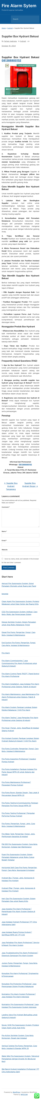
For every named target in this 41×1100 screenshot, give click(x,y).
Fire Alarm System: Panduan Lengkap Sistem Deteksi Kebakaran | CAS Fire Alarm (19, 708)
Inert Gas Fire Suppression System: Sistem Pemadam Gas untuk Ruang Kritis (18, 899)
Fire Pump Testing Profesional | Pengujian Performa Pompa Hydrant (18, 814)
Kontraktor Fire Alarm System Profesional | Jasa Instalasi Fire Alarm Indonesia (19, 995)
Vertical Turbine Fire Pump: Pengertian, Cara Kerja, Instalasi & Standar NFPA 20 (19, 1047)
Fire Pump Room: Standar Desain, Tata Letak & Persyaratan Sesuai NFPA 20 (20, 794)
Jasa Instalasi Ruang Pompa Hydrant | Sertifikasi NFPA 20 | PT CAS (17, 933)
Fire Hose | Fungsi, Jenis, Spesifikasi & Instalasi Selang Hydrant (20, 729)
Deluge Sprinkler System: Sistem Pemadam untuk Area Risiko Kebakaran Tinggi (19, 623)
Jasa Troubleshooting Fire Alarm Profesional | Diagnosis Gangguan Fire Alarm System (20, 954)
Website (4, 550)
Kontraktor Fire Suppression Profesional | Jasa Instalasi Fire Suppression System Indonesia (20, 1005)
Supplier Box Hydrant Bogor (30, 484)
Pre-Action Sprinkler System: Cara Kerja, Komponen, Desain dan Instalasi (18, 1036)
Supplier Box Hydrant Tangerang (11, 486)
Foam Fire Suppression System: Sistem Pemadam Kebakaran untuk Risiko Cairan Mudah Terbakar (18, 857)
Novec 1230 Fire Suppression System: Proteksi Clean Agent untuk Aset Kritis (20, 1026)
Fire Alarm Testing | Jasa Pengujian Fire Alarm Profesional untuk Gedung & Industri (20, 719)
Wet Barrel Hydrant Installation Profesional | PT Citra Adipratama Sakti (20, 1070)
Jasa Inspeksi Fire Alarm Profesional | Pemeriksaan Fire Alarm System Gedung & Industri (18, 911)
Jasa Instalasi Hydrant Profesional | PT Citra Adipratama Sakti (19, 923)
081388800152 (11, 60)
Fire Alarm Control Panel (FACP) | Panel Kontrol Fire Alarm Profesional (20, 675)
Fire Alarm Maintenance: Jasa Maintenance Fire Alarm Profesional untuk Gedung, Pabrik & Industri (20, 697)
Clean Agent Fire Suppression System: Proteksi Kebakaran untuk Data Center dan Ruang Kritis (20, 602)
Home (4, 28)
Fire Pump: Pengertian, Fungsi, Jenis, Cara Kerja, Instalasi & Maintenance (18, 825)
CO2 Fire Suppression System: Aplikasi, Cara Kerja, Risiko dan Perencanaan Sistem (19, 613)
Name (4, 531)
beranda (5, 594)
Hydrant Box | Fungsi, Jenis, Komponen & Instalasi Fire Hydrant (18, 879)
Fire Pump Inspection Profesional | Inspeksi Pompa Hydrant (19, 760)
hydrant (10, 28)
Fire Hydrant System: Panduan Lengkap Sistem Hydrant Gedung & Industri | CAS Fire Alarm (20, 739)
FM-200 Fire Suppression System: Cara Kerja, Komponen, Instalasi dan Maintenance (20, 845)
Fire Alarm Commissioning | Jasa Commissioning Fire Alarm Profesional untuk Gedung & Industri (19, 663)
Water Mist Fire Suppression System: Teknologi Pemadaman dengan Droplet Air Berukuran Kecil (20, 1058)
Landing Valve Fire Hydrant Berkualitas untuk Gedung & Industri (19, 1016)
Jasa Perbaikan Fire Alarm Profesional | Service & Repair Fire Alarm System (20, 943)
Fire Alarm (6, 653)
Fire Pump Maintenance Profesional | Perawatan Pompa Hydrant (16, 783)
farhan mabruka (10, 41)
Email (4, 540)
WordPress (16, 1092)
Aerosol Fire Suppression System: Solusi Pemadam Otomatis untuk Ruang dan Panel (19, 584)
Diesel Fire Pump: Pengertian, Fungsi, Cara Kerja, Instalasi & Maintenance (18, 633)
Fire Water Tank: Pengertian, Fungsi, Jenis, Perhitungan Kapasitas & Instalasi (18, 835)
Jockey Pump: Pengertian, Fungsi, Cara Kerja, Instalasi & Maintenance (20, 964)
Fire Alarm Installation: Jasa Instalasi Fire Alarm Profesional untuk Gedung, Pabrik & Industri (20, 685)
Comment (6, 507)
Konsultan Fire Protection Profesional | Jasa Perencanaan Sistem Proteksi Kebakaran (19, 985)
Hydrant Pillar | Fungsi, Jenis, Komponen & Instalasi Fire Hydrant (18, 889)
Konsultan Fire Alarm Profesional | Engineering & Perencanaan (20, 974)
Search (36, 19)
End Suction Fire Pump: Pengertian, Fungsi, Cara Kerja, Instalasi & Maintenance (19, 644)
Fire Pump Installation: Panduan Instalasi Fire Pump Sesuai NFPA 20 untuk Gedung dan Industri (19, 772)
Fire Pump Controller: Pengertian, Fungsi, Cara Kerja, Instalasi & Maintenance (20, 750)
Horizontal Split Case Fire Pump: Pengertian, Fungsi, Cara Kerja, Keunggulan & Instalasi (19, 868)
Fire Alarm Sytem (19, 5)
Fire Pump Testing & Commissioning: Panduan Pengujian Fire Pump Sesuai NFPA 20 (20, 804)
